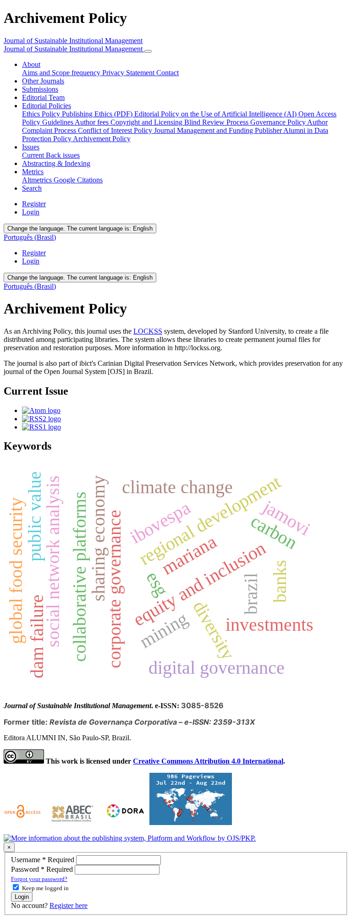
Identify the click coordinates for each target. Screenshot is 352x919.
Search (32, 188)
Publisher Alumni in (284, 130)
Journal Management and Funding (204, 130)
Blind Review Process (217, 122)
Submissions (40, 89)
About (31, 64)
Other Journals (43, 81)
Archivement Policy (102, 139)
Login (30, 212)
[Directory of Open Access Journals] (24, 822)
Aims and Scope (47, 73)
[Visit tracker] (190, 822)
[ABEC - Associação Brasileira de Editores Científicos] (72, 822)
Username (43, 860)
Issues (30, 147)
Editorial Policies (46, 106)
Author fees (92, 122)
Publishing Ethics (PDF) (98, 114)
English (80, 228)
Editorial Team (43, 97)
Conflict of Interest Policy (116, 130)
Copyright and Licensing (147, 122)
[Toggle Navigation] (148, 51)
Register (34, 204)
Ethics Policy (42, 114)
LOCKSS (147, 331)
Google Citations (78, 180)
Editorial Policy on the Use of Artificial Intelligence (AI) (216, 114)
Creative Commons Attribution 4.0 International (208, 761)
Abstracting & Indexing (56, 163)
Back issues (63, 155)
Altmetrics (38, 180)
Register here (69, 905)
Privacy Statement (129, 73)
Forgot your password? (39, 878)
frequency (87, 73)
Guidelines (58, 122)
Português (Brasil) (30, 237)
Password (43, 869)
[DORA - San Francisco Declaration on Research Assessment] (123, 822)
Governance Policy (278, 122)
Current (34, 155)
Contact (167, 73)
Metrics (33, 172)
